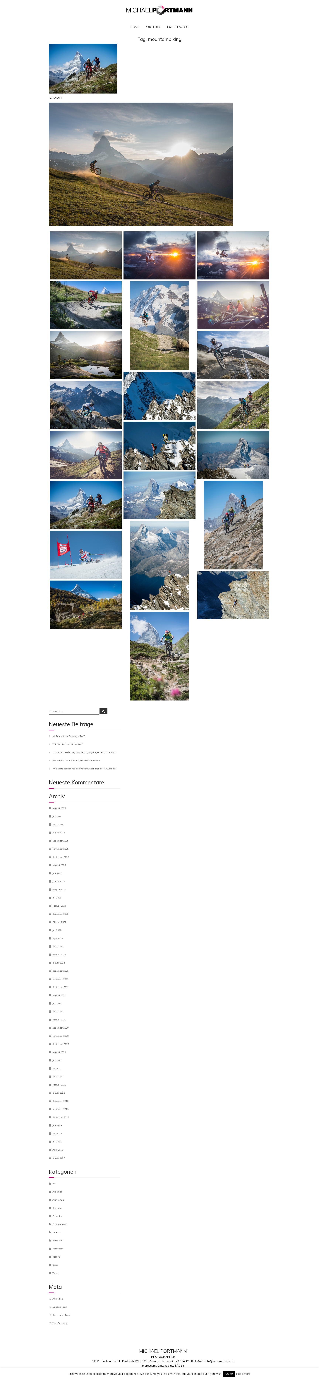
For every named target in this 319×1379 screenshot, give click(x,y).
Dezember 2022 (60, 913)
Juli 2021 (56, 1003)
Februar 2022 (59, 954)
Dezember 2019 (60, 1101)
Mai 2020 (57, 1068)
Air (53, 1183)
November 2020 (60, 1035)
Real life (56, 1256)
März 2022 (57, 946)
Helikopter (57, 1248)
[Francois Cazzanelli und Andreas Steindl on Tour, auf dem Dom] (233, 455)
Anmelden (57, 1298)
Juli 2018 (56, 1141)
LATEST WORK (178, 27)
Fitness (56, 1232)
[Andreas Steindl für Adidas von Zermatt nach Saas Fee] (159, 495)
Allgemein (57, 1191)
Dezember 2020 (60, 1027)
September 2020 (60, 1044)
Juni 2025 (57, 873)
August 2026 (59, 808)
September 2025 (60, 857)
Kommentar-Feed (61, 1315)
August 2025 (59, 865)
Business (57, 1208)
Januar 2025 (58, 881)
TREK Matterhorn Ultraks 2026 (67, 744)
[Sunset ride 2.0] (86, 355)
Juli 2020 (56, 1060)
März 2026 (57, 824)
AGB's (180, 1365)
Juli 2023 (56, 897)
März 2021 (57, 1011)
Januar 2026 (58, 832)
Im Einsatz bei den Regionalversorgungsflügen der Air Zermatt (83, 752)
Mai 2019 (57, 1133)
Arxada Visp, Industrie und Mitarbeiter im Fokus (76, 760)
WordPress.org (60, 1323)
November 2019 (60, 1109)
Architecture (58, 1199)
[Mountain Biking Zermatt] (233, 405)
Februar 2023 (59, 905)
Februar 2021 (59, 1019)
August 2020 (59, 1052)
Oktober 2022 (59, 922)
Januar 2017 (58, 1157)
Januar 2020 (58, 1092)
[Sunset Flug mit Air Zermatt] (159, 255)
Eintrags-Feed (59, 1306)
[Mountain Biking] (86, 305)
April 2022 (57, 938)
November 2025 (60, 848)
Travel (55, 1273)
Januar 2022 (58, 962)
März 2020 (57, 1076)
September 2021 (60, 987)
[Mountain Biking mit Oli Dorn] (86, 255)
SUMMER (56, 98)
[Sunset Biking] (233, 305)
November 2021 (60, 979)
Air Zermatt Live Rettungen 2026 (68, 736)
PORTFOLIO (153, 27)
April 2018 (57, 1149)
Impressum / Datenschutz (157, 1365)
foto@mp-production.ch (219, 1361)
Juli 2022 (56, 930)
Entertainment (59, 1224)
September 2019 (60, 1117)
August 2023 (59, 889)
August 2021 (59, 995)
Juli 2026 (56, 816)
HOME (134, 27)
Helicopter (57, 1240)
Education (57, 1216)
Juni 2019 (57, 1125)
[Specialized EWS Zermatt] (233, 355)
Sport (55, 1264)
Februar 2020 (59, 1084)
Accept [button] (229, 1373)
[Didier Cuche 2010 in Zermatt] (86, 555)
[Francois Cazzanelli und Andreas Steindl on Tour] (159, 396)
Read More (243, 1373)
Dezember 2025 (60, 840)
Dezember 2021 (60, 970)
